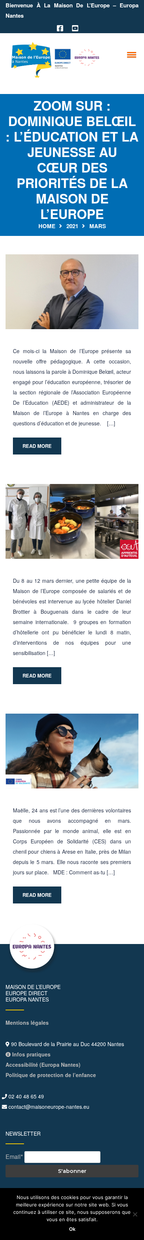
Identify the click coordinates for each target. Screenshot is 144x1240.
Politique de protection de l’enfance (51, 1075)
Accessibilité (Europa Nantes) (43, 1064)
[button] (130, 54)
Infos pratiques (31, 1054)
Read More (37, 445)
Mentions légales (27, 1022)
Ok (72, 1229)
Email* (14, 1156)
